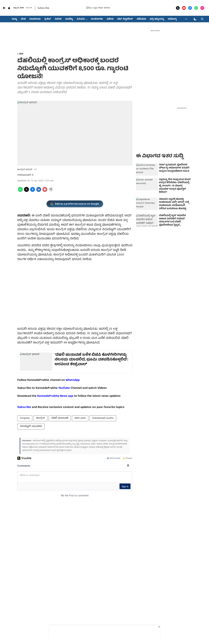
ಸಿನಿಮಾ (81, 19)
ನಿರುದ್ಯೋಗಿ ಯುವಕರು (31, 426)
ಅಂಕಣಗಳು (97, 19)
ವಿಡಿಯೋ (141, 19)
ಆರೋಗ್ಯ (172, 19)
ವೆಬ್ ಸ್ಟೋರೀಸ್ (125, 19)
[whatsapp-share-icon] (20, 191)
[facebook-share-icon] (32, 191)
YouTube (64, 388)
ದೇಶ (23, 19)
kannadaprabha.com (30, 444)
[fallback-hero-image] (147, 169)
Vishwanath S (25, 175)
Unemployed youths (103, 418)
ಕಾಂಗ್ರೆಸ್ (40, 418)
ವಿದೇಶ (58, 19)
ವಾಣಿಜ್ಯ (69, 19)
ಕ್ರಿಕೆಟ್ (47, 19)
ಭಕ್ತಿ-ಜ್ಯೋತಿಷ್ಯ (157, 19)
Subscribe (43, 8)
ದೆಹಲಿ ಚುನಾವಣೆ (59, 418)
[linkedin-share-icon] (38, 191)
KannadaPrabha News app (55, 396)
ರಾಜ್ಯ (14, 19)
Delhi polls (80, 418)
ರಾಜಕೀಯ (35, 19)
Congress (25, 418)
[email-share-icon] (44, 191)
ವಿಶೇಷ (110, 19)
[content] (70, 388)
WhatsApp (73, 380)
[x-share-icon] (26, 191)
